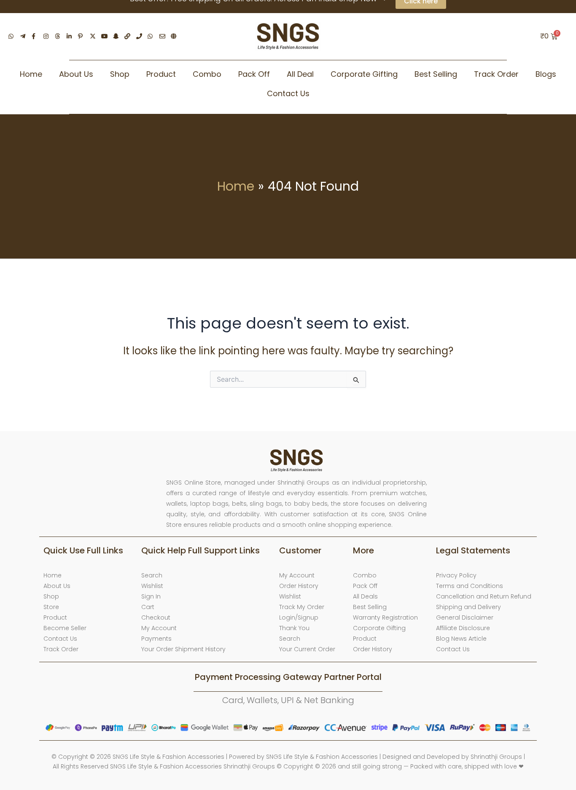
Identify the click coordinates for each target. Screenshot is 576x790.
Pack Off (254, 74)
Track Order (496, 74)
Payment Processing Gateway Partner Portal (288, 677)
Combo (207, 74)
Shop (119, 74)
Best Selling (436, 74)
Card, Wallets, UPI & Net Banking (288, 700)
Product (161, 74)
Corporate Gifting (364, 74)
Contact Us (288, 93)
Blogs (546, 74)
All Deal (300, 74)
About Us (76, 74)
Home (31, 74)
